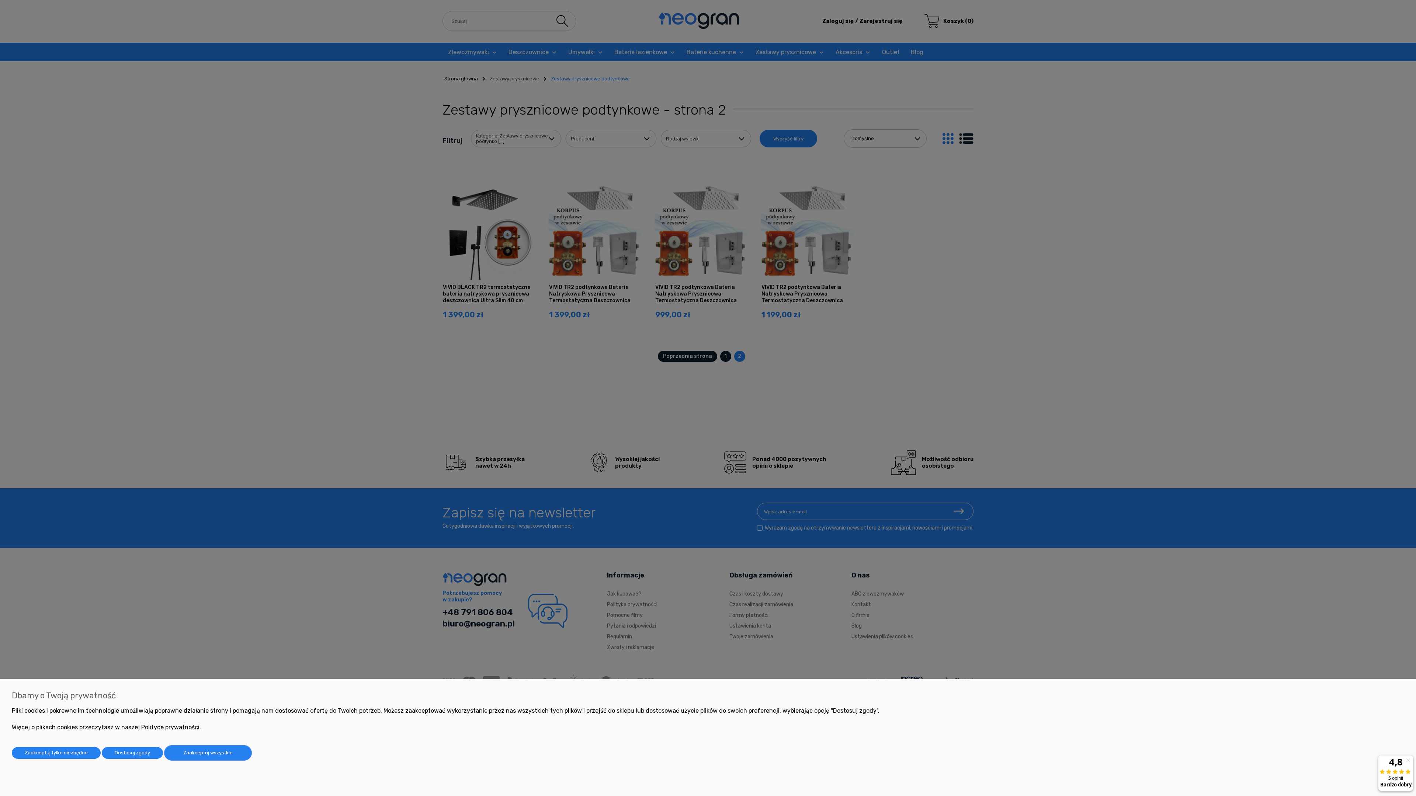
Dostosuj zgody (132, 752)
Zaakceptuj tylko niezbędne (56, 752)
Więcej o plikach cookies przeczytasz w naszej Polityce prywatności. (106, 727)
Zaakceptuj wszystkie (208, 752)
